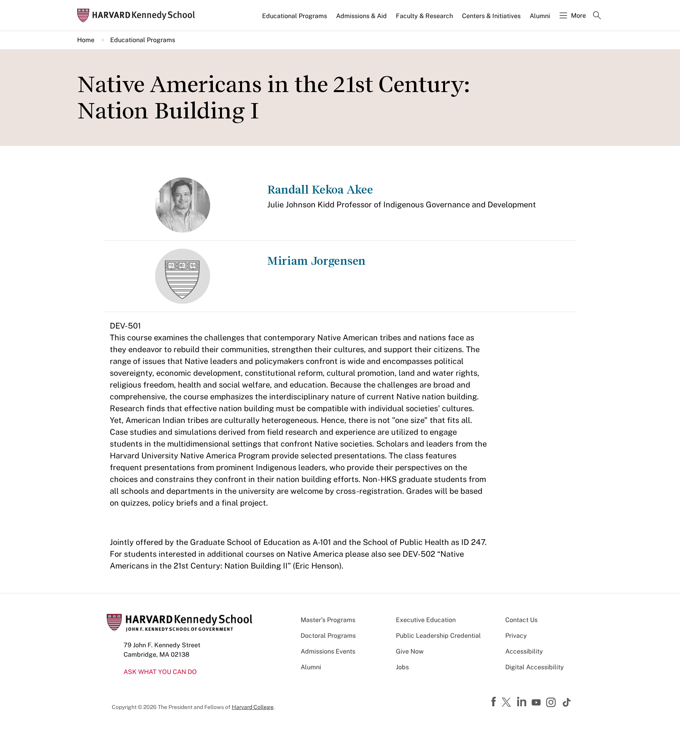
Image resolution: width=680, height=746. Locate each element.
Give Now (409, 651)
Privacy (516, 635)
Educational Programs (294, 16)
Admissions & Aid (361, 16)
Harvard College (252, 707)
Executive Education (426, 620)
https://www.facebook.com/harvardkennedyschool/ (495, 701)
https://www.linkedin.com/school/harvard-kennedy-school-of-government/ (522, 701)
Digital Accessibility (534, 667)
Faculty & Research (424, 16)
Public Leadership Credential (438, 635)
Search (597, 16)
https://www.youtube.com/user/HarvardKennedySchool (537, 702)
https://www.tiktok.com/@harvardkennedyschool (567, 702)
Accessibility (524, 651)
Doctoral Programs (328, 635)
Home (85, 40)
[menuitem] (295, 19)
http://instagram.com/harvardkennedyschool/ (552, 703)
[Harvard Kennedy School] (138, 15)
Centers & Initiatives (491, 16)
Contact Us (521, 620)
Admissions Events (328, 651)
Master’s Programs (328, 620)
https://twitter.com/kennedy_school (508, 703)
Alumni (540, 16)
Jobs (402, 667)
